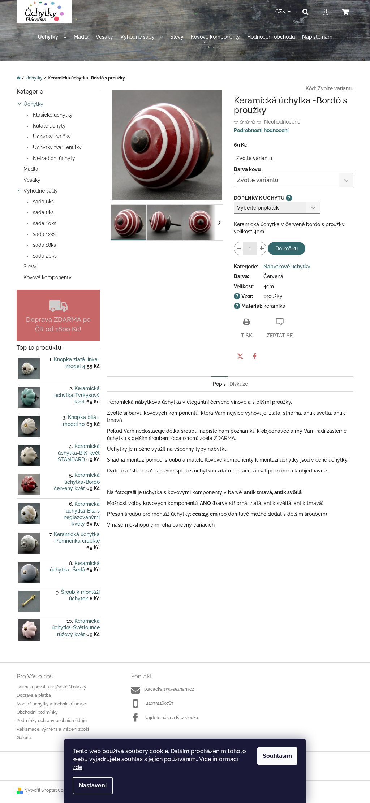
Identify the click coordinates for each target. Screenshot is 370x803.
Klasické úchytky (52, 115)
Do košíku (286, 248)
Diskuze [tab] (238, 384)
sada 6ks (42, 201)
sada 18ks (43, 245)
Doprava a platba (34, 695)
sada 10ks (43, 223)
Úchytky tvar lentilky (56, 147)
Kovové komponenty (47, 277)
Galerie (24, 737)
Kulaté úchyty (48, 126)
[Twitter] (240, 356)
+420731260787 (158, 703)
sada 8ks (42, 212)
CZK (281, 11)
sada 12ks (43, 234)
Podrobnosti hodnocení (261, 130)
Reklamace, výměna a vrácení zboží (53, 729)
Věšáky (31, 180)
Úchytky (33, 104)
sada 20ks (44, 256)
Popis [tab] (219, 384)
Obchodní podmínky (37, 712)
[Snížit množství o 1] (238, 248)
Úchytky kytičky (51, 136)
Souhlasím (277, 755)
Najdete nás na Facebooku (171, 717)
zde (77, 767)
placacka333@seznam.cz (169, 689)
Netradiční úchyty (53, 158)
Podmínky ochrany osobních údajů (52, 720)
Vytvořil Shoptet (41, 790)
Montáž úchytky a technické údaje (51, 704)
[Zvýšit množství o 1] (261, 248)
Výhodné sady (40, 191)
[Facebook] (254, 356)
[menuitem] (52, 37)
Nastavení (93, 785)
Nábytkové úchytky (286, 266)
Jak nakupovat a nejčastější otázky (51, 687)
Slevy (29, 266)
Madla (30, 169)
